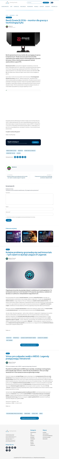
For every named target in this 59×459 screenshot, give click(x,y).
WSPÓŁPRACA (46, 434)
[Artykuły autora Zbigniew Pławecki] (7, 259)
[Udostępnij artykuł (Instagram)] (18, 157)
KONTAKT (44, 432)
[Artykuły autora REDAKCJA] (9, 168)
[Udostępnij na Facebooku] (15, 157)
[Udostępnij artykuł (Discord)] (25, 157)
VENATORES (27, 413)
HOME (7, 15)
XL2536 (18, 153)
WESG (41, 413)
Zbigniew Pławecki (12, 258)
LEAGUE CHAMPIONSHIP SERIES (28, 337)
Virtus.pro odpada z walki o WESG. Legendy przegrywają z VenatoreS (27, 357)
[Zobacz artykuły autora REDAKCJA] (7, 27)
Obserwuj (35, 142)
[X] (7, 450)
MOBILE (36, 6)
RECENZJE (23, 6)
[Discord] (10, 450)
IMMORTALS (16, 337)
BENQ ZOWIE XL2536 (11, 150)
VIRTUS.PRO (35, 413)
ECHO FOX (8, 337)
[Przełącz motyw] (51, 2)
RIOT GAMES (9, 340)
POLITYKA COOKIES (46, 437)
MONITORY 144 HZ (10, 153)
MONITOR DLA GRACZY (29, 150)
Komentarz (8, 192)
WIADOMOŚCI (5, 6)
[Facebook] (7, 448)
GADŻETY (47, 6)
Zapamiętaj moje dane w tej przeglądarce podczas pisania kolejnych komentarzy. (21, 217)
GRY (11, 6)
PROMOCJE (54, 6)
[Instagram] (10, 448)
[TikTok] (15, 448)
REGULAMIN (45, 438)
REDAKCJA (11, 26)
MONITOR (20, 150)
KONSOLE (16, 6)
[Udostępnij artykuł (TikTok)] (20, 157)
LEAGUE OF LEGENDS (43, 337)
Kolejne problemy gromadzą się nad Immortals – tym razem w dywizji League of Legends (29, 253)
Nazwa (7, 206)
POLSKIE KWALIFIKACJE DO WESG (14, 413)
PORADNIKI (30, 6)
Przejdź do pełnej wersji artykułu (29, 345)
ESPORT (42, 6)
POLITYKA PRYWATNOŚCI (47, 435)
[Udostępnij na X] (23, 157)
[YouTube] (12, 448)
